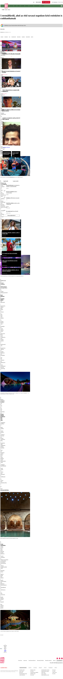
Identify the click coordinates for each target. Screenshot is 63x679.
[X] (1, 41)
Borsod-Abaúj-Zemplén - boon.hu (23, 673)
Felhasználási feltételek (40, 660)
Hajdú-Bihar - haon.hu (32, 673)
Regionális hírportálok (23, 667)
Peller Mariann (4, 265)
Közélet (30, 667)
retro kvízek (5, 93)
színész (3, 149)
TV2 (11, 56)
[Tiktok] (57, 658)
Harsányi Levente (4, 74)
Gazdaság (35, 667)
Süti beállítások (59, 660)
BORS (3, 9)
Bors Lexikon (38, 2)
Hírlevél (54, 660)
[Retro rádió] (44, 2)
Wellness (9, 9)
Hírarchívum (20, 660)
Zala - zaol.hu (53, 673)
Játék (33, 2)
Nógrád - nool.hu (43, 672)
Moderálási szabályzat (48, 660)
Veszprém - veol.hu (54, 672)
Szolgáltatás (50, 667)
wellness (2, 29)
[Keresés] (61, 5)
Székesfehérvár (54, 2)
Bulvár (45, 667)
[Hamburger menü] (2, 6)
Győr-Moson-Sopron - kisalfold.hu (34, 672)
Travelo (6, 9)
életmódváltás (4, 273)
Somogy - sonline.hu (43, 673)
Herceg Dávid (4, 255)
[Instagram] (59, 658)
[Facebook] (62, 658)
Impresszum (25, 660)
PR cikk (7, 188)
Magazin (40, 667)
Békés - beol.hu (21, 672)
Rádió (56, 667)
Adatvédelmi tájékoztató (32, 660)
